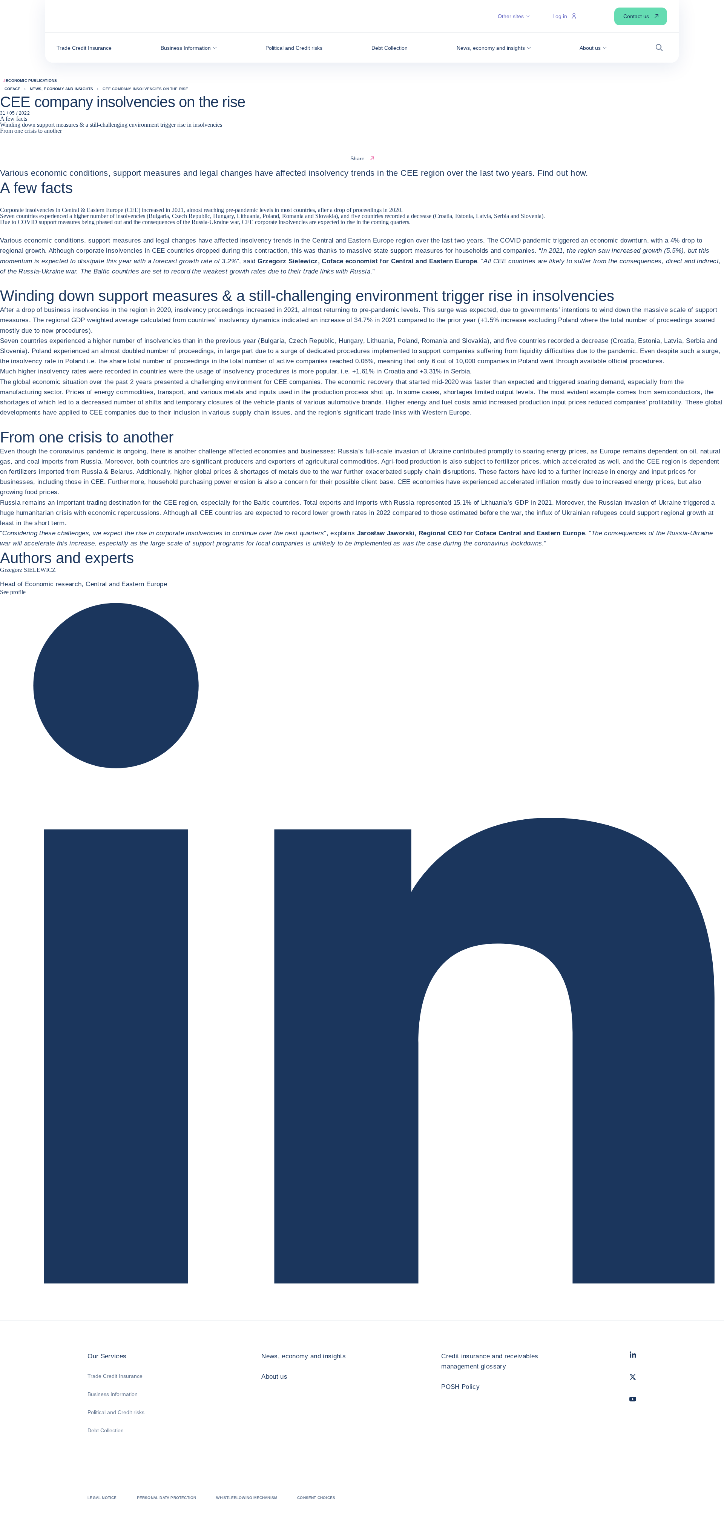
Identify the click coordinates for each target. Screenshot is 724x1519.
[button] (189, 48)
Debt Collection (105, 1430)
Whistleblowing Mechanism (246, 1498)
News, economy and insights (303, 1356)
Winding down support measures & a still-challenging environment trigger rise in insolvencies (111, 124)
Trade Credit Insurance (115, 1376)
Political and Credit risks (115, 1412)
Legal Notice (102, 1498)
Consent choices (316, 1498)
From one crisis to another (31, 130)
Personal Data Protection (166, 1498)
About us (274, 1376)
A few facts (13, 118)
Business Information (112, 1394)
